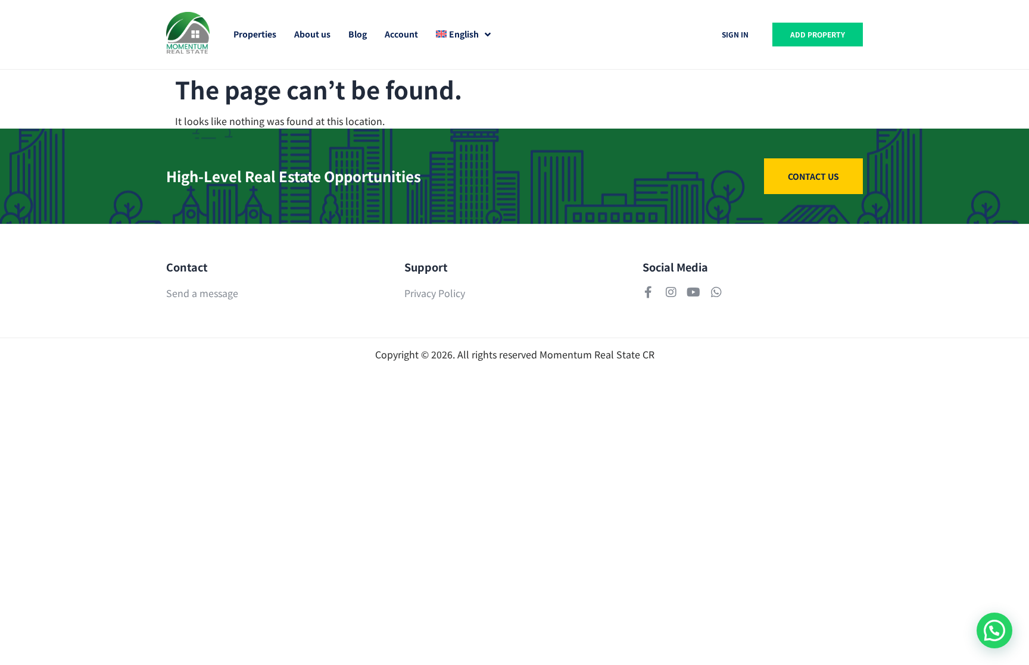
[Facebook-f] (648, 292)
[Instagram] (671, 292)
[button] (994, 630)
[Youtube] (694, 292)
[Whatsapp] (716, 292)
